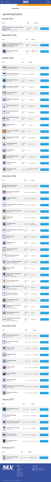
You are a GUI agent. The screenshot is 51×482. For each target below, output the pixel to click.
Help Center (19, 473)
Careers (18, 470)
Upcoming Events (15, 8)
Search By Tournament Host (34, 8)
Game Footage (20, 472)
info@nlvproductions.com (39, 468)
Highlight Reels (20, 469)
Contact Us (19, 468)
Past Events (23, 8)
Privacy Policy (19, 476)
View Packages (44, 28)
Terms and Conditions (21, 474)
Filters (7, 2)
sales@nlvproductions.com (39, 469)
